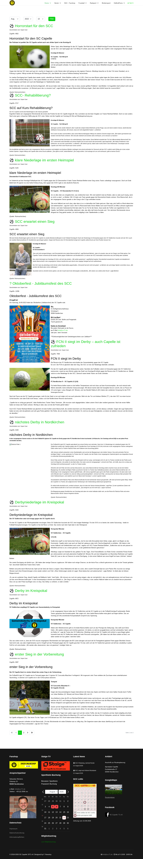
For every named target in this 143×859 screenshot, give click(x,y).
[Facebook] (107, 814)
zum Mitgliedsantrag (48, 842)
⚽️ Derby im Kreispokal (28, 591)
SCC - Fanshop (69, 3)
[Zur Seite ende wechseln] (31, 733)
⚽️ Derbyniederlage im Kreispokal (36, 502)
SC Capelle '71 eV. (116, 815)
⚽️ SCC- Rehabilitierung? (30, 95)
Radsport (93, 3)
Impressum (13, 829)
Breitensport (106, 3)
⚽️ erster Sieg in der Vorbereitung (36, 654)
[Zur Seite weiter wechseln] (28, 733)
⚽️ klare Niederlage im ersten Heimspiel (41, 160)
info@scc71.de (63, 330)
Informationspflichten (16, 837)
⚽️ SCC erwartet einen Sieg (32, 222)
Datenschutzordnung (16, 833)
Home (47, 3)
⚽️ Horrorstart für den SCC (31, 26)
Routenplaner (110, 797)
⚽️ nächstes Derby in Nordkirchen (36, 422)
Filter (52, 19)
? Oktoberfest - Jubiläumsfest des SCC (40, 283)
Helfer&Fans (118, 3)
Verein (56, 3)
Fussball (81, 3)
